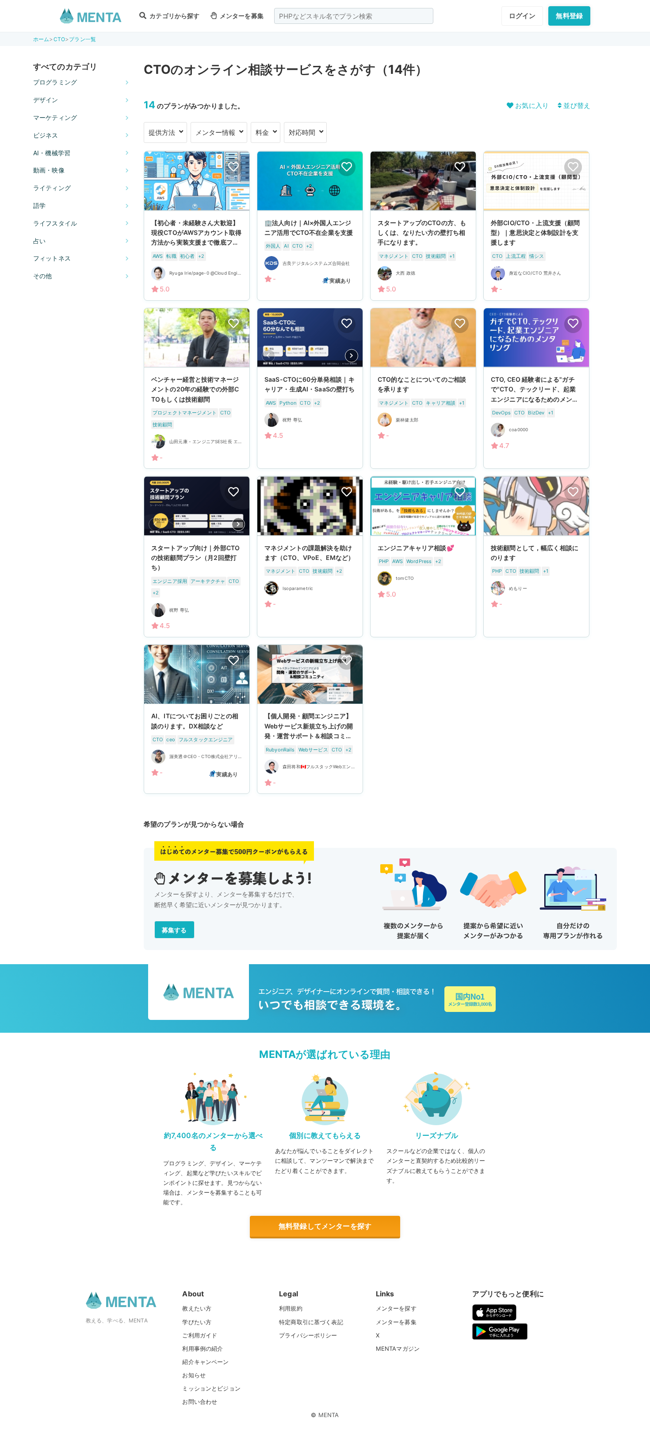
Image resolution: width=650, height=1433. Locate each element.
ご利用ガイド (199, 1335)
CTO (59, 39)
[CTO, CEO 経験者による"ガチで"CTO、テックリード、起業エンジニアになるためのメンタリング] (536, 388)
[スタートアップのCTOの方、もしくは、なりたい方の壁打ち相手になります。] (423, 225)
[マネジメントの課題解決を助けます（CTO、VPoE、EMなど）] (310, 556)
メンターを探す (396, 1308)
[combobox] (353, 16)
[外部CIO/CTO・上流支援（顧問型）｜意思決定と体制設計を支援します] (536, 225)
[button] (351, 355)
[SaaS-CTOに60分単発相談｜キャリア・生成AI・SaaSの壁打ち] (310, 388)
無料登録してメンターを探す (325, 1226)
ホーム (41, 39)
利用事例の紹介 (202, 1348)
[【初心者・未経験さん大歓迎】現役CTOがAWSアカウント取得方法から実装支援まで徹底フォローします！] (196, 225)
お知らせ (194, 1375)
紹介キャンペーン (205, 1361)
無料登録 (569, 15)
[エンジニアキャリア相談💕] (423, 556)
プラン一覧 (82, 39)
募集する (174, 930)
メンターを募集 (241, 15)
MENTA (328, 1414)
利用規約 (290, 1308)
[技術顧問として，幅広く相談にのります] (536, 556)
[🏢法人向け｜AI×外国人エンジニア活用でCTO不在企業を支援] (310, 225)
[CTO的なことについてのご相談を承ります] (423, 388)
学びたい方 (196, 1322)
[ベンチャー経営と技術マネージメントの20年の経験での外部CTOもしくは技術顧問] (196, 388)
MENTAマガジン (398, 1348)
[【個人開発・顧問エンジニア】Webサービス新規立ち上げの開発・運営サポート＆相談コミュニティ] (310, 719)
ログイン (522, 15)
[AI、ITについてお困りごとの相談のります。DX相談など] (196, 719)
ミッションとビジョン (211, 1388)
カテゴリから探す (173, 15)
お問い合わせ (199, 1401)
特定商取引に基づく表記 (311, 1322)
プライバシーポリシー (308, 1335)
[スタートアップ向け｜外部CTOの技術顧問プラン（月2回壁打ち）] (196, 556)
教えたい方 (196, 1308)
